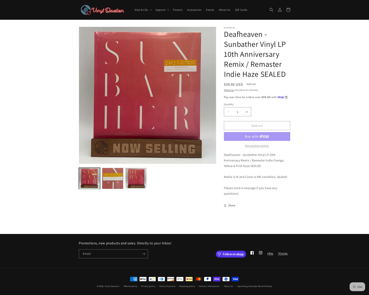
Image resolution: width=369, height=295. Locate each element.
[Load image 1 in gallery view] (89, 178)
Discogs (283, 254)
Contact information (209, 286)
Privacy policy (148, 286)
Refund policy (130, 286)
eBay (270, 254)
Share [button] (231, 205)
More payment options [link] (257, 145)
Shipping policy (187, 286)
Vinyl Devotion (112, 286)
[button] (143, 10)
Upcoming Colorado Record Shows (254, 286)
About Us (228, 286)
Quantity (229, 104)
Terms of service (167, 286)
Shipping (229, 89)
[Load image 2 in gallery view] (112, 178)
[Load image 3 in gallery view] (136, 178)
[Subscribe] (143, 253)
